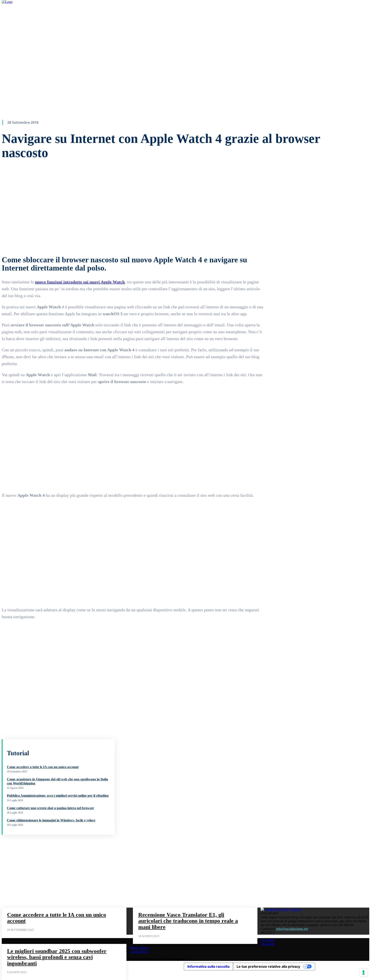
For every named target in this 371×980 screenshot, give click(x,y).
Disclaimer (268, 944)
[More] (162, 236)
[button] (231, 19)
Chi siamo (267, 940)
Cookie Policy (139, 951)
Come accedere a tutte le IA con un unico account (43, 767)
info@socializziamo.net (292, 929)
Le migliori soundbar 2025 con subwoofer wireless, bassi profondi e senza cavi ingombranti (56, 957)
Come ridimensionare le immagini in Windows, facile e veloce (51, 820)
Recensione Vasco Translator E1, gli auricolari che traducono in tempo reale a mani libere (188, 921)
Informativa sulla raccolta (208, 966)
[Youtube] (239, 19)
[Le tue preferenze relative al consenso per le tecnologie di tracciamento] (363, 972)
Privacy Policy (139, 947)
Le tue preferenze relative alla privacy (268, 966)
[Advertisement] (34, 869)
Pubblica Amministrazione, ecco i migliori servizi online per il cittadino (58, 795)
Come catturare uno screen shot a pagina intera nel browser (50, 808)
